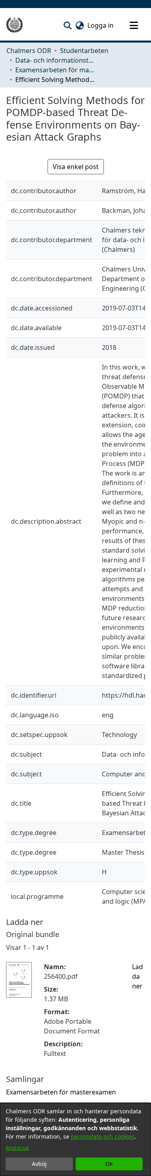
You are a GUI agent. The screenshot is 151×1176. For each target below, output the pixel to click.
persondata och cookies (102, 1136)
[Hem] (14, 25)
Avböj (39, 1164)
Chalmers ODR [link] (28, 50)
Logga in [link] (100, 25)
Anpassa (17, 1148)
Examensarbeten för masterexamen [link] (55, 69)
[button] (67, 25)
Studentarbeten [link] (84, 50)
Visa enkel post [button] (76, 166)
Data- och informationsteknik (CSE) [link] (55, 60)
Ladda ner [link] (137, 976)
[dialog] (75, 1139)
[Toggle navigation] (133, 25)
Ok (109, 1164)
